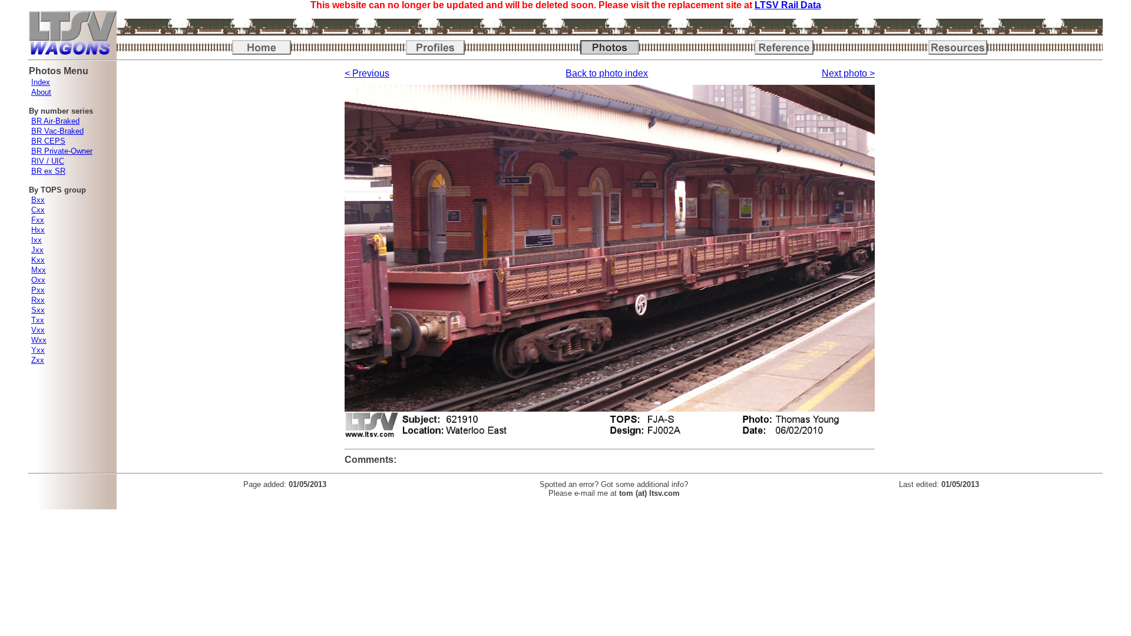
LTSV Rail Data (788, 5)
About (41, 92)
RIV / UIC (47, 161)
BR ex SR (48, 171)
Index (40, 82)
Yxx (38, 350)
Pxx (38, 290)
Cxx (38, 210)
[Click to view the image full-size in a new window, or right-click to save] (610, 435)
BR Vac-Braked (57, 131)
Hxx (38, 230)
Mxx (38, 270)
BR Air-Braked (55, 121)
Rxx (38, 300)
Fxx (37, 220)
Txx (37, 320)
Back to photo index (607, 73)
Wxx (39, 340)
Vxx (38, 330)
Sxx (38, 310)
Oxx (38, 280)
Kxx (38, 260)
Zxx (37, 360)
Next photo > (848, 73)
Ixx (36, 240)
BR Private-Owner (61, 151)
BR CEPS (48, 141)
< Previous (367, 73)
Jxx (37, 250)
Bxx (38, 200)
